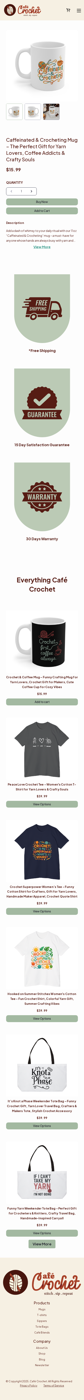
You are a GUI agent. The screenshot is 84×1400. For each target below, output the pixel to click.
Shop (42, 1353)
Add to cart (42, 702)
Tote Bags (41, 1326)
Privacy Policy (28, 1385)
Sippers (42, 1321)
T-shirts (42, 1315)
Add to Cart (42, 210)
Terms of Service (53, 1385)
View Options (42, 804)
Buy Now (42, 202)
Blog (42, 1359)
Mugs (42, 1309)
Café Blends (42, 1332)
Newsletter (42, 1365)
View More (42, 247)
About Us (42, 1347)
